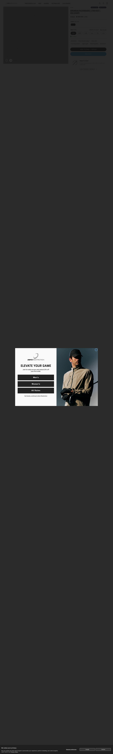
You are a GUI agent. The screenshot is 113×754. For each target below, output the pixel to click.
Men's (36, 377)
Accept (87, 749)
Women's (36, 384)
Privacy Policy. (14, 752)
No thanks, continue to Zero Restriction (35, 396)
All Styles (35, 390)
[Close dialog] (96, 350)
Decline (103, 749)
